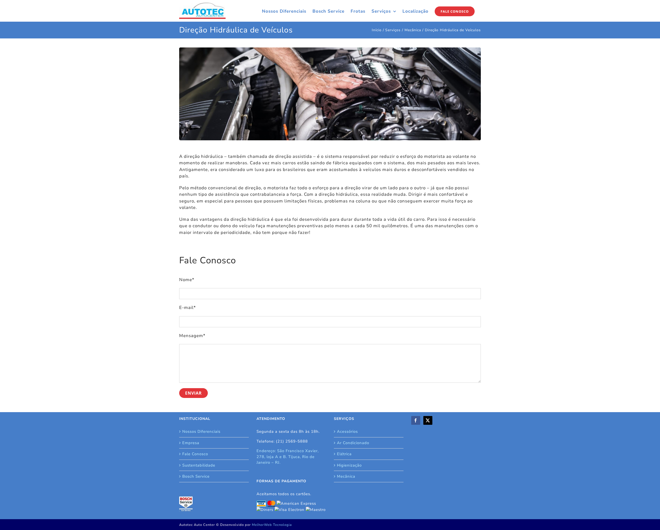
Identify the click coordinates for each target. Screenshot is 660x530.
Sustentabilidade (198, 465)
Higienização (349, 465)
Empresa (190, 442)
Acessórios (347, 431)
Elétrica (344, 453)
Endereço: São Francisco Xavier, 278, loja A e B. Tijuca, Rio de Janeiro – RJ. (288, 456)
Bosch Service (196, 476)
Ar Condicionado (353, 442)
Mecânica (346, 476)
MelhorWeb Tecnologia (272, 525)
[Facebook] (415, 420)
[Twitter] (427, 420)
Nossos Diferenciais (201, 431)
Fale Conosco (195, 453)
